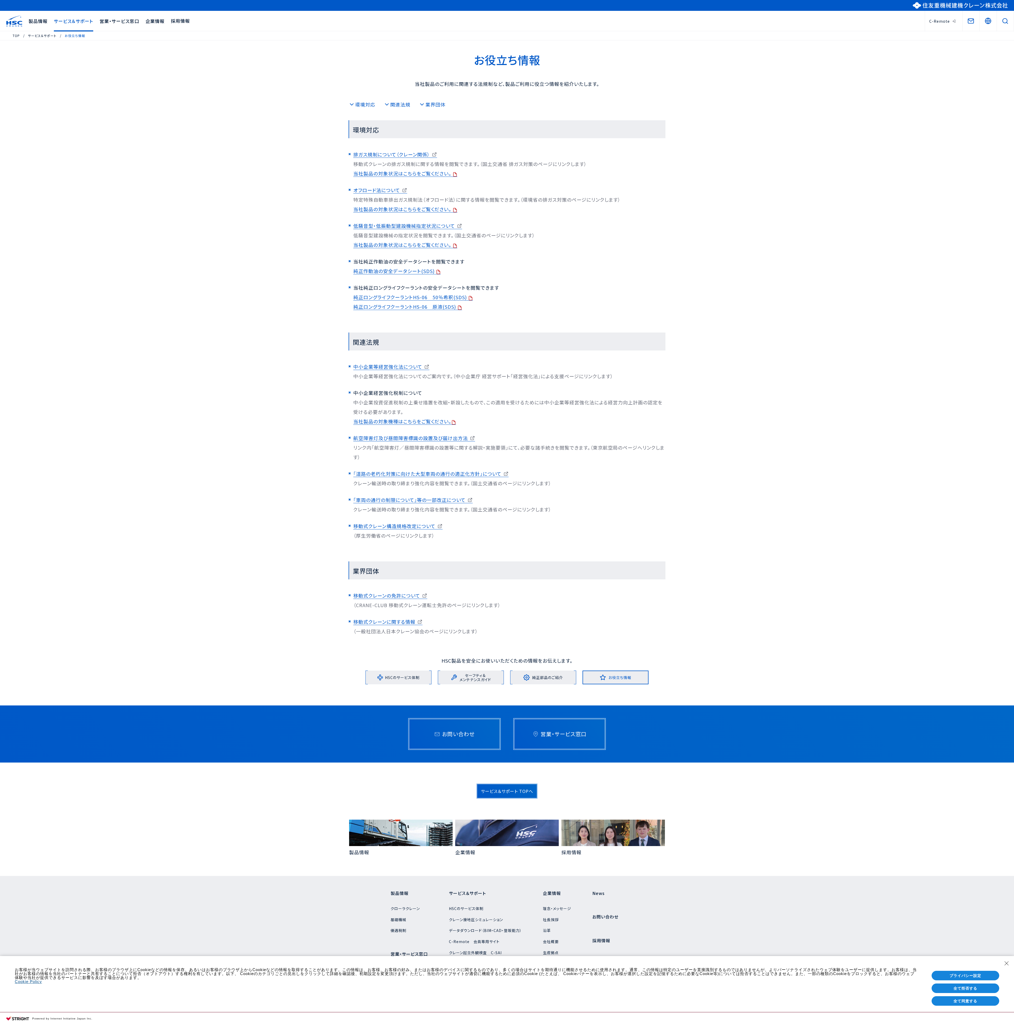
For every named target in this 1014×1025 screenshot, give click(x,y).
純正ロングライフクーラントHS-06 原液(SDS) (405, 306)
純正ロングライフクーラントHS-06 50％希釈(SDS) (410, 297)
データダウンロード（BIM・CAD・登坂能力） (485, 930)
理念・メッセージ (557, 908)
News (598, 893)
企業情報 (155, 21)
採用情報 (180, 20)
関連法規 (400, 104)
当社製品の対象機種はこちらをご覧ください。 (402, 421)
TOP (16, 35)
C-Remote (939, 21)
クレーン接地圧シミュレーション (476, 919)
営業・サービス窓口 (119, 21)
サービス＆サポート (73, 21)
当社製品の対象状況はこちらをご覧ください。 (403, 173)
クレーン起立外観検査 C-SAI (475, 952)
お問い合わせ (605, 916)
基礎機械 (398, 919)
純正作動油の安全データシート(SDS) (394, 270)
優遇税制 (398, 930)
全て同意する (965, 1001)
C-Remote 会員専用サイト (474, 941)
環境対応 (365, 104)
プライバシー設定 (965, 975)
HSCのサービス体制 (466, 908)
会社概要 (551, 941)
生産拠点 (551, 952)
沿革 (547, 930)
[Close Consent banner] (1006, 963)
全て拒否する (965, 988)
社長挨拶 (551, 919)
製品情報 (38, 21)
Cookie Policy (28, 981)
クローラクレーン (405, 908)
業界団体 (435, 104)
